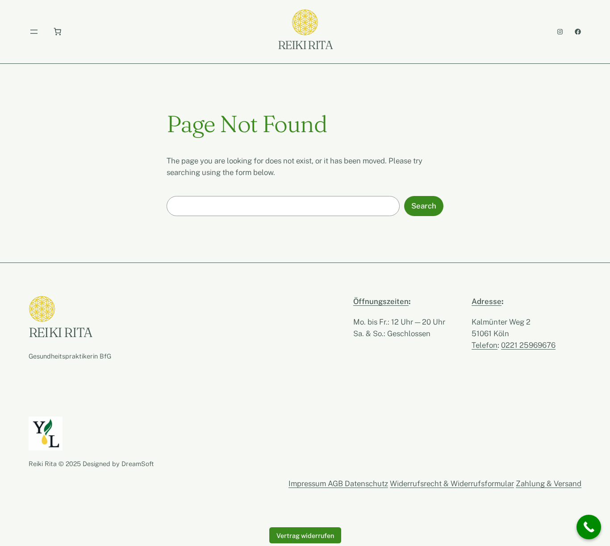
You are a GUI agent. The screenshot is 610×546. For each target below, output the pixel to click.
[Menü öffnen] (34, 31)
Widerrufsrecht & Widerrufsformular (452, 483)
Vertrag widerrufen (305, 535)
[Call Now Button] (589, 527)
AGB (336, 483)
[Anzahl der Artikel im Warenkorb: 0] (57, 31)
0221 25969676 (528, 345)
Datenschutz (366, 483)
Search (423, 205)
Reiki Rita (305, 45)
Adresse (486, 301)
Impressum (308, 483)
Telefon (484, 345)
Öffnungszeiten (381, 301)
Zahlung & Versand (548, 483)
